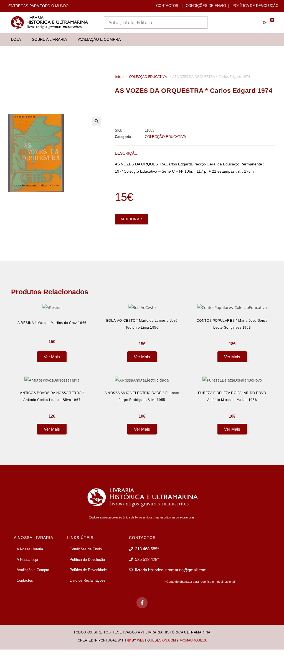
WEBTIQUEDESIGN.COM (156, 640)
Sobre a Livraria (49, 39)
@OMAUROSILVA (193, 640)
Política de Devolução (255, 6)
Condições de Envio (206, 6)
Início (119, 76)
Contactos (167, 6)
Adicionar (131, 219)
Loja (16, 39)
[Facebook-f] (142, 602)
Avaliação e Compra (99, 39)
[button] (96, 121)
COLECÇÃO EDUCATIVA (148, 76)
